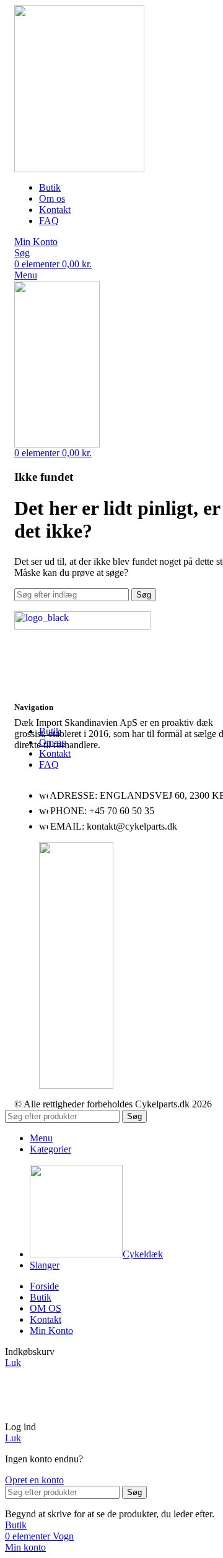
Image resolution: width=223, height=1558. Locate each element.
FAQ (49, 764)
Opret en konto (34, 1480)
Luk (13, 1362)
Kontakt (55, 753)
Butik (50, 731)
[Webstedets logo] (79, 169)
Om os (52, 742)
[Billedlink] (82, 626)
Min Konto (51, 1330)
